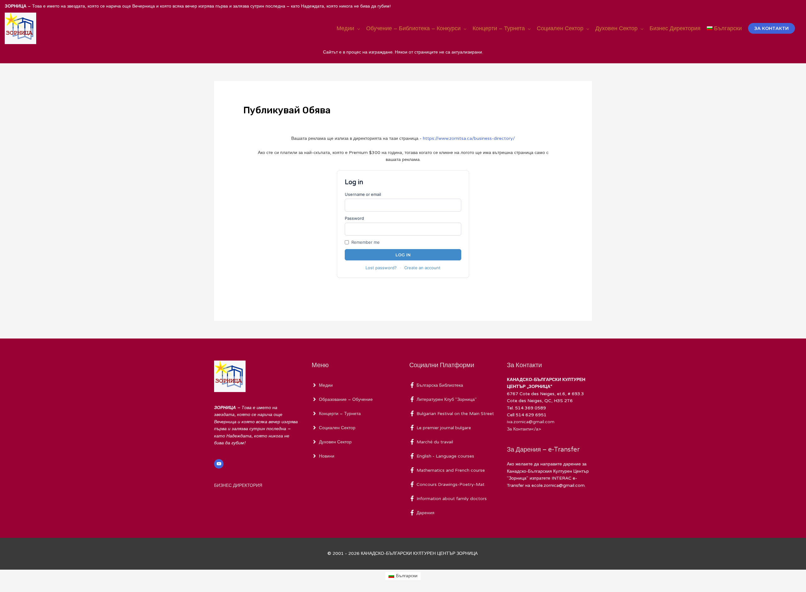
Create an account (422, 267)
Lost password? (381, 267)
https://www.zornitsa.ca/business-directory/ (469, 138)
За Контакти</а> (524, 429)
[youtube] (219, 464)
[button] (771, 28)
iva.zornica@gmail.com (530, 421)
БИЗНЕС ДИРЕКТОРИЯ (238, 485)
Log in (403, 254)
